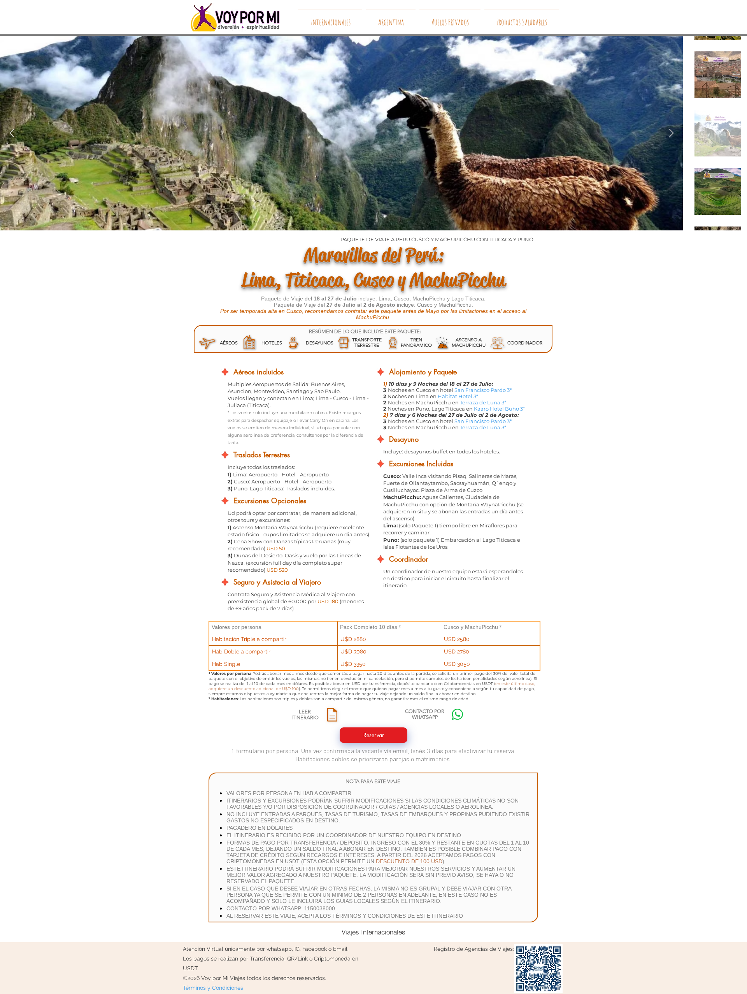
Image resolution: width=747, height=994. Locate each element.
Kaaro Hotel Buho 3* (499, 409)
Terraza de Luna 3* (483, 402)
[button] (332, 715)
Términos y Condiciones (213, 988)
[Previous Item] (11, 133)
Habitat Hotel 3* (458, 396)
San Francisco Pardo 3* (483, 390)
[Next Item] (671, 133)
